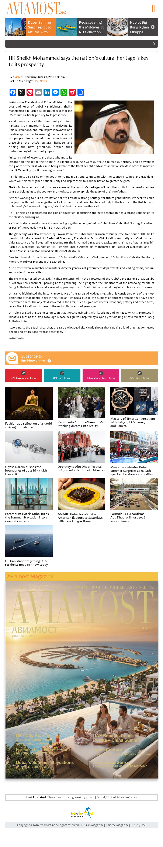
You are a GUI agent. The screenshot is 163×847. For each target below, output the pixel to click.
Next (152, 27)
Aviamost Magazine (30, 576)
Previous (10, 27)
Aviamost (18, 77)
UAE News (40, 81)
